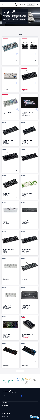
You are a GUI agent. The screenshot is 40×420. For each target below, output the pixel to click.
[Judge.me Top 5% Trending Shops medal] (26, 382)
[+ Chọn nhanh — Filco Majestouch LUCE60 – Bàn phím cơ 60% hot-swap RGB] (17, 109)
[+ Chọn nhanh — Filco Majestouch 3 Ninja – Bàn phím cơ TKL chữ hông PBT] (37, 83)
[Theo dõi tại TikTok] (9, 413)
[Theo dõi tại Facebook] (2, 413)
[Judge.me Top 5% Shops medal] (34, 379)
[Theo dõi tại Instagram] (4, 413)
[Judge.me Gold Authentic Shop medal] (26, 379)
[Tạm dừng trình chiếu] (32, 1)
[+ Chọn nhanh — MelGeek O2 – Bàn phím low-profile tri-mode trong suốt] (17, 83)
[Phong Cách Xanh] (20, 4)
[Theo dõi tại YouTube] (7, 413)
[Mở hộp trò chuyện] (37, 418)
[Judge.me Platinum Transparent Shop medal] (22, 379)
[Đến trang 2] (22, 371)
